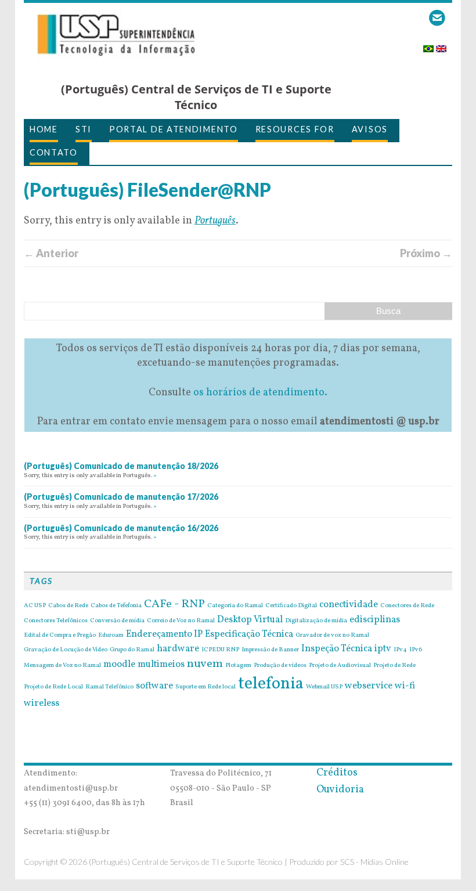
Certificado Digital (291, 606)
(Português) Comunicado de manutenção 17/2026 (121, 497)
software (154, 686)
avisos (370, 129)
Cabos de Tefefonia (116, 606)
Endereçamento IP (164, 634)
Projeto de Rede (394, 666)
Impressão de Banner (270, 650)
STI (83, 129)
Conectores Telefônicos (56, 621)
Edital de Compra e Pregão (60, 636)
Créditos (337, 773)
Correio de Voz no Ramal (181, 621)
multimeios (161, 664)
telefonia (271, 684)
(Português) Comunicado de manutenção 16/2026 (121, 528)
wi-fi (405, 686)
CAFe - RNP (174, 604)
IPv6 (415, 650)
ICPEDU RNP (220, 650)
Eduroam (111, 636)
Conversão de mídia (117, 621)
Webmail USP (324, 687)
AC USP (35, 606)
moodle (119, 664)
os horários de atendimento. (260, 392)
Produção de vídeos (280, 666)
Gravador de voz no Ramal (332, 636)
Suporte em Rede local (205, 687)
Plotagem (238, 666)
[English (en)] (441, 45)
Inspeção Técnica (336, 649)
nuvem (205, 664)
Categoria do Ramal (235, 606)
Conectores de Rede (407, 606)
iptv (382, 649)
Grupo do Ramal (132, 650)
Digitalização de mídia (316, 621)
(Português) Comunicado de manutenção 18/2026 (121, 466)
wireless (41, 703)
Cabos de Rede (68, 606)
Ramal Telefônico (109, 687)
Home (44, 129)
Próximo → (426, 253)
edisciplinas (374, 620)
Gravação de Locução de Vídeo (65, 650)
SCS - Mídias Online (374, 862)
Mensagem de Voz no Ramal (62, 666)
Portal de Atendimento (173, 129)
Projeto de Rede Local (53, 687)
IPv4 (400, 650)
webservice (368, 686)
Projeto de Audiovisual (340, 666)
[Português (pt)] (428, 45)
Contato (54, 152)
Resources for (294, 129)
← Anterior (51, 253)
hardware (178, 649)
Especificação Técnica (249, 634)
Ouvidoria (340, 789)
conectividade (348, 604)
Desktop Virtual (250, 620)
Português (215, 221)
